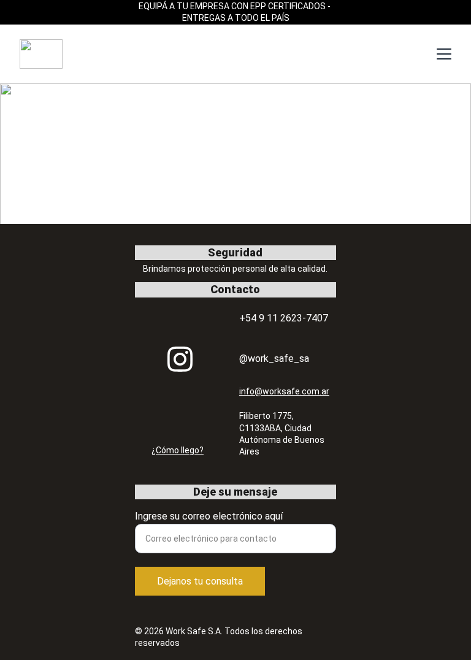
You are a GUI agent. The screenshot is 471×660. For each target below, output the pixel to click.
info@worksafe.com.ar (284, 391)
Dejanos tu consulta (200, 581)
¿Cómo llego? (177, 450)
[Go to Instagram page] (180, 359)
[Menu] (444, 53)
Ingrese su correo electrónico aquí (209, 516)
